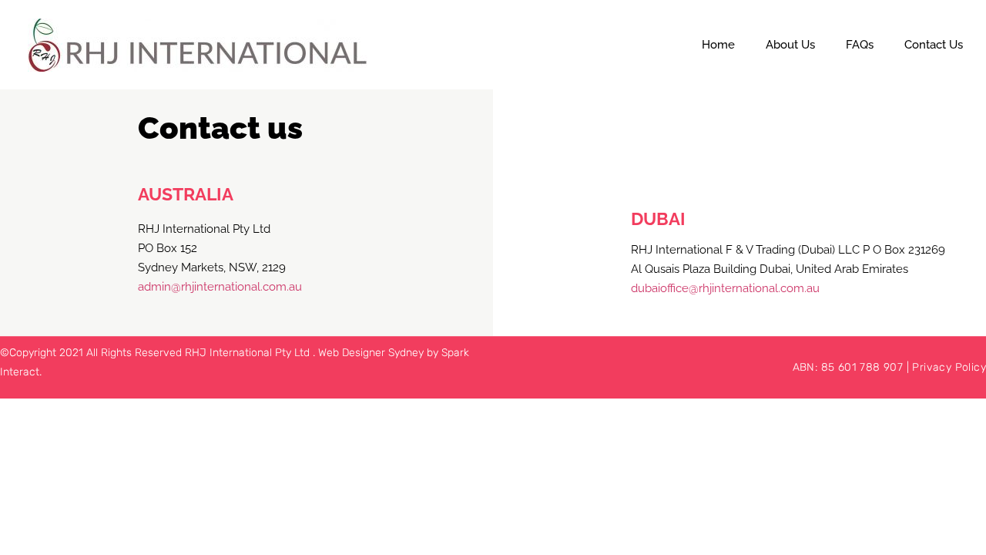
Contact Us (933, 45)
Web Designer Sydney (372, 352)
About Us (790, 45)
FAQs (860, 45)
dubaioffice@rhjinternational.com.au (725, 288)
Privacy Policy (949, 367)
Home (718, 45)
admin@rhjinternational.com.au (220, 287)
